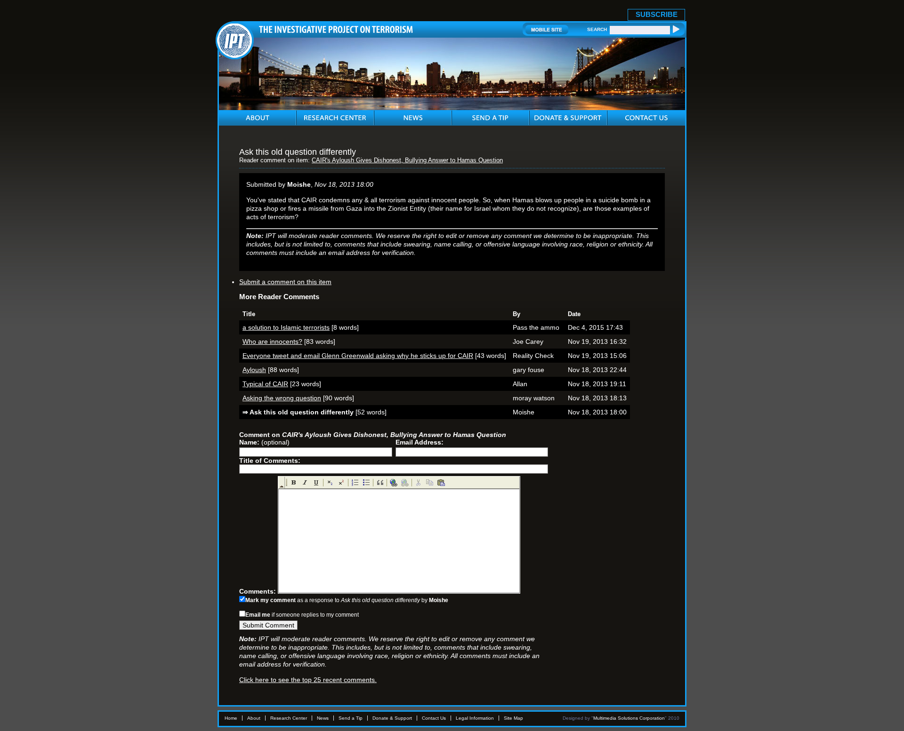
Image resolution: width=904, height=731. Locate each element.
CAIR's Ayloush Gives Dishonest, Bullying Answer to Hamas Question (407, 160)
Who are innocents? (272, 341)
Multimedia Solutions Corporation (629, 718)
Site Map (513, 718)
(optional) (264, 442)
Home (231, 718)
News (323, 718)
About (253, 718)
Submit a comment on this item (285, 282)
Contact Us (434, 718)
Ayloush (254, 369)
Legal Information (475, 718)
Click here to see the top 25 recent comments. (308, 679)
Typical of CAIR (265, 384)
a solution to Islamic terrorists (286, 327)
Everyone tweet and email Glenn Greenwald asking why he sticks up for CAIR (357, 355)
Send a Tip (351, 718)
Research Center (288, 718)
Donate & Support (392, 718)
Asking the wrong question (281, 398)
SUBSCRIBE (657, 14)
